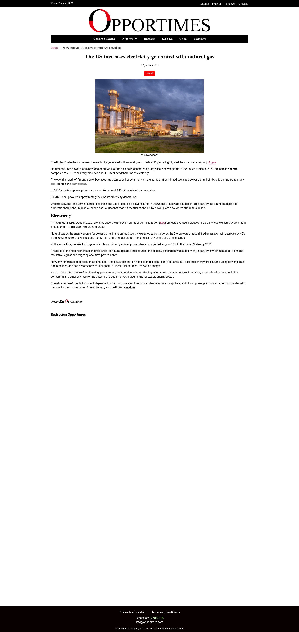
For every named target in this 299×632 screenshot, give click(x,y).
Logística (167, 38)
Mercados (200, 38)
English (205, 3)
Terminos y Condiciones (166, 612)
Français (216, 3)
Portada (54, 48)
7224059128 (157, 617)
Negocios (127, 38)
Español (243, 3)
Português (230, 3)
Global (183, 38)
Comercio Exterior (104, 38)
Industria (149, 38)
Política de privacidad (132, 612)
